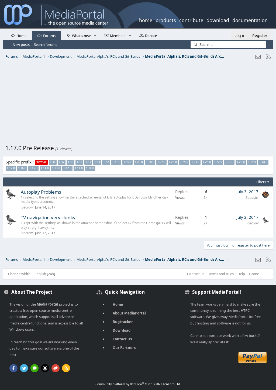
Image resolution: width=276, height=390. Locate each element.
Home (21, 35)
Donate (151, 35)
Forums (49, 35)
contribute (191, 19)
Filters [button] (261, 181)
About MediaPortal (129, 313)
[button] (95, 35)
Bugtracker (123, 321)
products (166, 19)
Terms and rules (221, 273)
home (145, 19)
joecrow (27, 207)
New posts (21, 44)
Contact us (195, 273)
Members (117, 35)
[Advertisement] (138, 104)
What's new (81, 35)
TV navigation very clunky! (49, 217)
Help (241, 273)
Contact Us (122, 339)
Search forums (45, 44)
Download (121, 330)
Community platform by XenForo (138, 384)
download (217, 19)
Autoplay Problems (41, 192)
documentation (250, 19)
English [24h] (44, 273)
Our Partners (124, 347)
